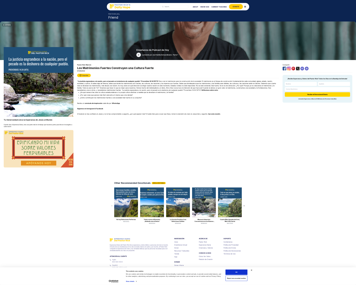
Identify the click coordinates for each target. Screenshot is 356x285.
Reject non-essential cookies (236, 278)
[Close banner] (251, 270)
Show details (130, 281)
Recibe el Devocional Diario (317, 94)
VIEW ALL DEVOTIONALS (159, 183)
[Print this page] (307, 68)
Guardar (85, 75)
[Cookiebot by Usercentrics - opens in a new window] (114, 281)
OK (236, 272)
